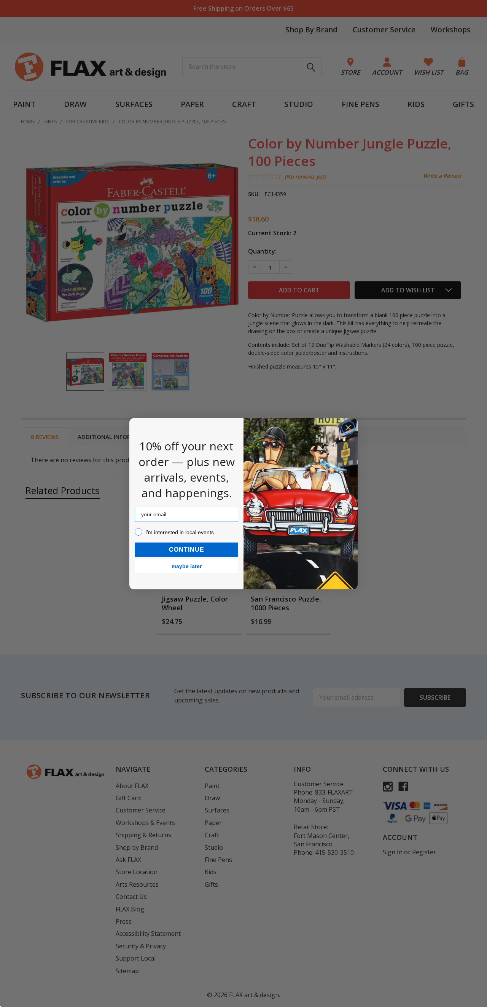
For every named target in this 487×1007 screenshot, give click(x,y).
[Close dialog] (348, 427)
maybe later (187, 566)
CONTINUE (186, 549)
